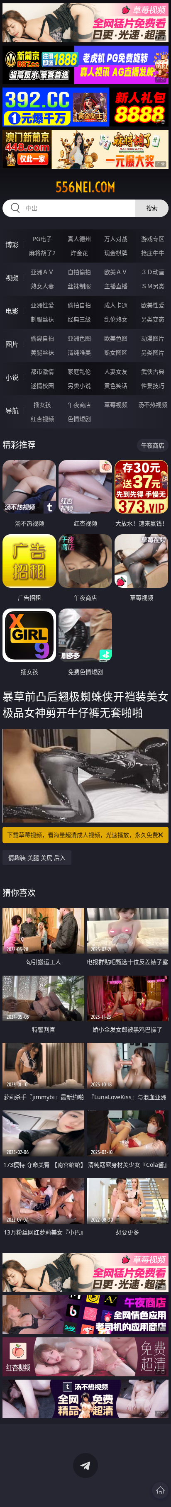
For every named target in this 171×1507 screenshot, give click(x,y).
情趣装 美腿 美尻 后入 (37, 858)
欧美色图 (115, 338)
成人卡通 (115, 305)
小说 (12, 377)
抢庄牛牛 (152, 253)
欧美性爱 (152, 305)
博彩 (12, 244)
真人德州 (79, 239)
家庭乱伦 (79, 371)
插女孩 (42, 405)
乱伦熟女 (115, 319)
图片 (12, 344)
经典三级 (79, 319)
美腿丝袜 (42, 352)
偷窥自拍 (42, 338)
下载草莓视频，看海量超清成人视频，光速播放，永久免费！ (85, 835)
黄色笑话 (115, 386)
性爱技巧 (152, 386)
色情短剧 (79, 419)
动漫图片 (152, 338)
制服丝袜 (42, 319)
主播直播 (115, 286)
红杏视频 (42, 419)
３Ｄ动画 (152, 272)
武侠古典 (152, 371)
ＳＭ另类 (152, 286)
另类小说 (79, 386)
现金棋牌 (115, 253)
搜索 (152, 208)
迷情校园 (42, 386)
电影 (12, 311)
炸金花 (79, 253)
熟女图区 (115, 352)
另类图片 (152, 352)
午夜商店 (79, 405)
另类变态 (152, 319)
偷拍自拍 (79, 305)
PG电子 (42, 239)
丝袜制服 (79, 286)
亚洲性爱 (42, 305)
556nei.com (85, 187)
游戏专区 (152, 239)
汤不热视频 (152, 405)
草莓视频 (115, 405)
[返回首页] (160, 1490)
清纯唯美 (79, 352)
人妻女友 (115, 371)
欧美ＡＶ (115, 272)
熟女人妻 (42, 286)
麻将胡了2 (42, 253)
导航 (12, 410)
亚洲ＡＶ (42, 272)
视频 (12, 277)
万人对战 (115, 239)
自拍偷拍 (79, 272)
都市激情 (42, 371)
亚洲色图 (79, 338)
